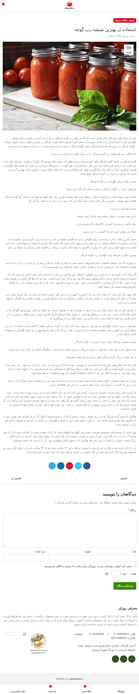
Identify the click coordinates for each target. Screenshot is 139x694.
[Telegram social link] (52, 465)
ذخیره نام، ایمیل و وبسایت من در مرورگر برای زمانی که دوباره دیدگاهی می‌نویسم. (88, 566)
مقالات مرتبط (121, 20)
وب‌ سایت (39, 551)
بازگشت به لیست (69, 478)
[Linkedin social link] (60, 465)
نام (133, 551)
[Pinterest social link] (69, 465)
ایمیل (86, 551)
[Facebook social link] (86, 465)
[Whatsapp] (123, 659)
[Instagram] (131, 659)
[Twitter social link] (78, 465)
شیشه (131, 20)
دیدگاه (132, 510)
